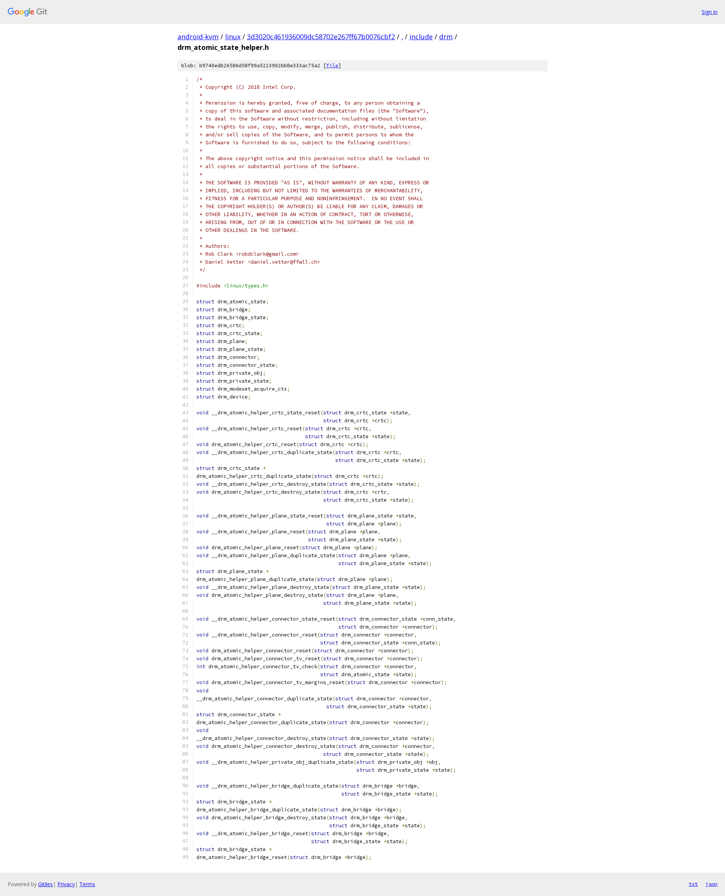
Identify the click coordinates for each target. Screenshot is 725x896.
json (711, 884)
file (332, 65)
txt (693, 884)
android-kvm (198, 36)
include (421, 36)
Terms (87, 884)
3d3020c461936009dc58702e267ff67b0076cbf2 (321, 36)
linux (233, 36)
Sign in (709, 11)
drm (446, 36)
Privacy (66, 884)
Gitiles (45, 884)
